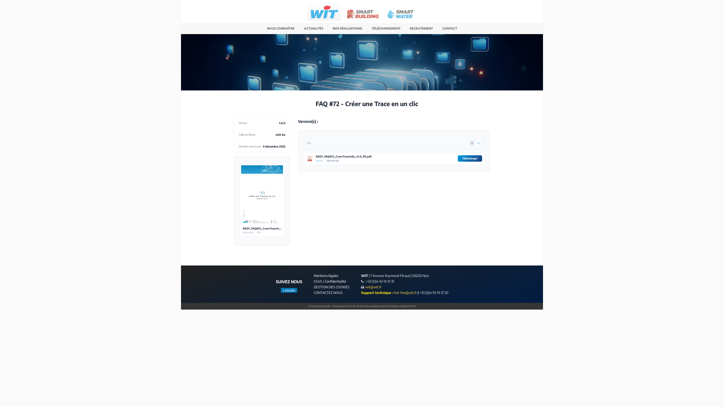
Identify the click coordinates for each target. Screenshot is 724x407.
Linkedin (289, 290)
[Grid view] (472, 143)
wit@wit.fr (373, 287)
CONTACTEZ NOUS (328, 292)
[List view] (479, 143)
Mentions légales (326, 275)
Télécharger (262, 194)
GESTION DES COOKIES (332, 287)
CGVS (318, 281)
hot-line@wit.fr (405, 292)
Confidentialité (335, 281)
